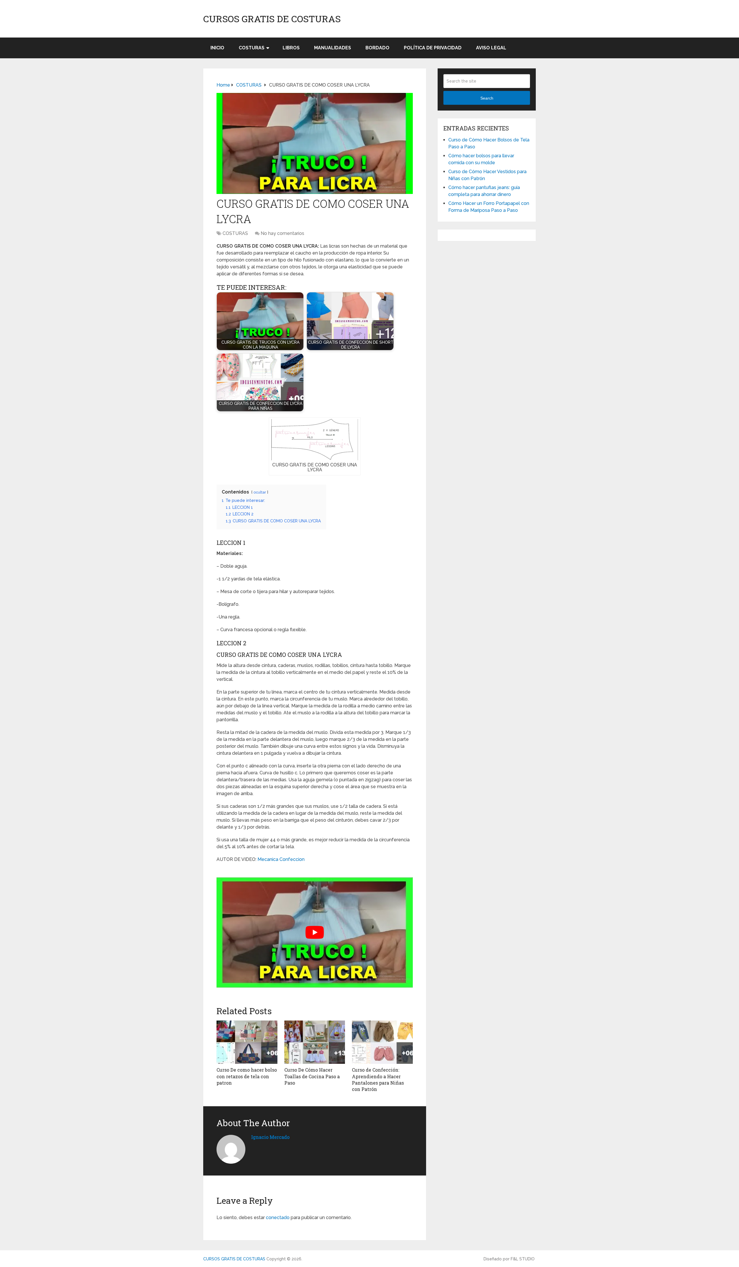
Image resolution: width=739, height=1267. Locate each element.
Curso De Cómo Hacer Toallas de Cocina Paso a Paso (312, 1076)
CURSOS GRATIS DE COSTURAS (272, 18)
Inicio (217, 48)
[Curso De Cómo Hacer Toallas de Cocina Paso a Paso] (314, 1042)
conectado (278, 1217)
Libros (291, 48)
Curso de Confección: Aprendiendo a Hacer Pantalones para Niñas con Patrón (378, 1079)
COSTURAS (251, 48)
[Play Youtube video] (315, 932)
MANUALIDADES (332, 48)
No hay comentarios (282, 233)
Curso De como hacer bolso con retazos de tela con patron (247, 1076)
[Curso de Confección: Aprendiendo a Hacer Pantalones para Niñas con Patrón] (382, 1042)
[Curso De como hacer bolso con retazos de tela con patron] (247, 1042)
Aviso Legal (491, 48)
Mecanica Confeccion (281, 859)
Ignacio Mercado (270, 1137)
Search (486, 98)
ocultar (259, 492)
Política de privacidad (433, 48)
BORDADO (377, 48)
